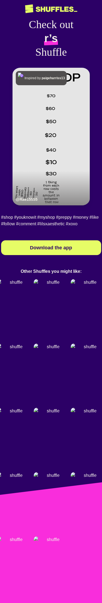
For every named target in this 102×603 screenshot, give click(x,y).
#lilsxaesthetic (51, 223)
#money (80, 217)
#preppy (64, 217)
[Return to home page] (51, 8)
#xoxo (72, 223)
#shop (7, 217)
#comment (26, 223)
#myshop (46, 217)
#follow (8, 223)
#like (94, 217)
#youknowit (25, 217)
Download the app (51, 247)
